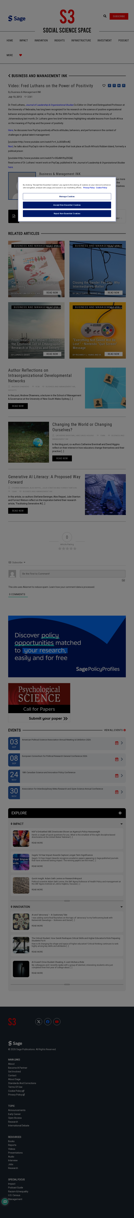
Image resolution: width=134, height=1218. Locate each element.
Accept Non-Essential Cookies (67, 205)
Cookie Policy (101, 187)
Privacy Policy (89, 187)
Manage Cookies (67, 196)
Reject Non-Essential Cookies (67, 213)
